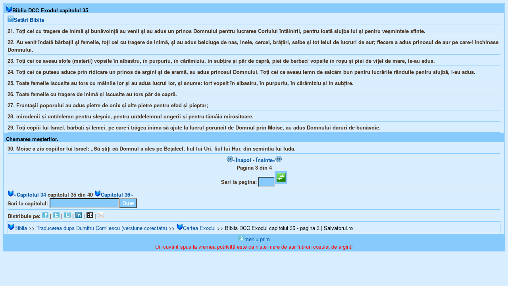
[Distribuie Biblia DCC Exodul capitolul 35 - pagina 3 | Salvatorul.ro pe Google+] (67, 216)
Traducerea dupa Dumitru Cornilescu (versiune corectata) (102, 228)
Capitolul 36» (117, 194)
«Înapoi (242, 160)
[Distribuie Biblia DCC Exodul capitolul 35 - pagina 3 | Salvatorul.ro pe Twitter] (56, 216)
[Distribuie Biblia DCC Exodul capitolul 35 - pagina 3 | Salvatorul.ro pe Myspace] (90, 216)
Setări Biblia (29, 19)
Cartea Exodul (199, 228)
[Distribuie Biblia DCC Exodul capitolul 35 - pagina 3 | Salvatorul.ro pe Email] (101, 216)
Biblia (20, 228)
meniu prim (257, 239)
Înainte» (265, 160)
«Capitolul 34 (30, 194)
